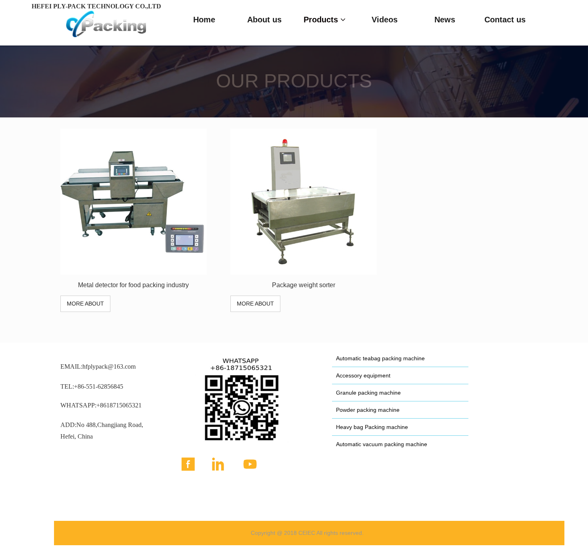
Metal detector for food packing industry (133, 285)
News (444, 19)
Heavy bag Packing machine (372, 427)
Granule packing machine (368, 392)
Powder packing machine (368, 410)
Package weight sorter (303, 285)
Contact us (505, 19)
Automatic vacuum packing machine (381, 444)
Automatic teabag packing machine (380, 358)
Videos (385, 19)
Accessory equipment (363, 375)
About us (264, 19)
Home (204, 19)
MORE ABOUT (85, 303)
